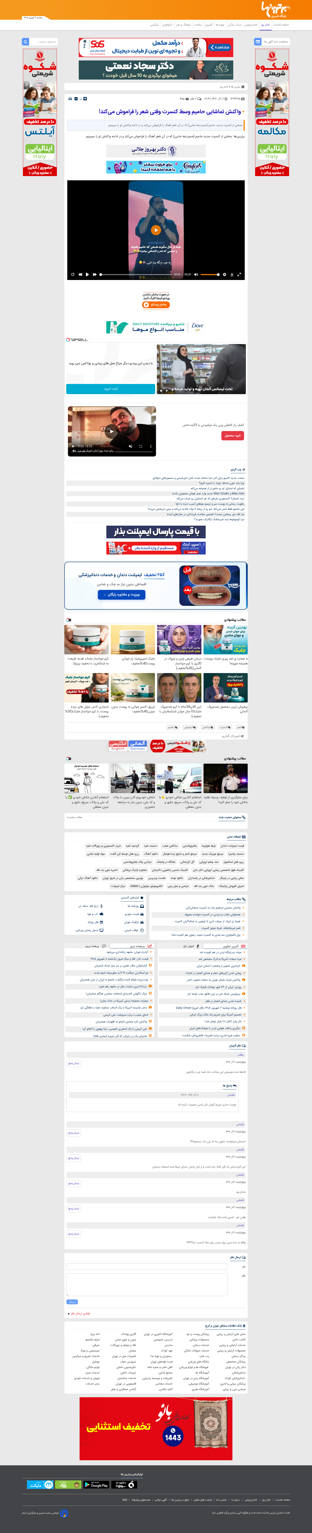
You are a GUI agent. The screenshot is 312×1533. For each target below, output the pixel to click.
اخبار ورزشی (251, 24)
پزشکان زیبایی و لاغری (233, 1384)
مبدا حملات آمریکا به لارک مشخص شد (220, 959)
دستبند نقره (150, 846)
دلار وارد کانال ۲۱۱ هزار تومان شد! (223, 1021)
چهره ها (220, 24)
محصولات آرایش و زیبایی (231, 1350)
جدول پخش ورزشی (87, 930)
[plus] (85, 99)
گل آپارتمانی (187, 862)
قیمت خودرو (132, 914)
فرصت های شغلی (203, 1500)
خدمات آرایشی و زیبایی (232, 1345)
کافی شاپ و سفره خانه (160, 1367)
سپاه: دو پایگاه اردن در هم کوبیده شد (221, 952)
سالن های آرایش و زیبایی (231, 1334)
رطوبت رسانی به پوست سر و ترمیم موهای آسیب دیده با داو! (210, 504)
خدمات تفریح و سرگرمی (86, 1356)
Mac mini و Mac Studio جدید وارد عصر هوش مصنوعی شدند (208, 493)
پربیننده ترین (137, 946)
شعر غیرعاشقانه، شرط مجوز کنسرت (221, 928)
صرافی (96, 1345)
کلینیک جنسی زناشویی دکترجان (170, 870)
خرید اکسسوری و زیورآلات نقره (103, 846)
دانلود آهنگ (151, 854)
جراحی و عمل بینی (178, 886)
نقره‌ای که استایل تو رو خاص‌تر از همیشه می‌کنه (217, 488)
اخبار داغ (189, 946)
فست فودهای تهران (161, 1361)
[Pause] (161, 390)
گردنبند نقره (132, 846)
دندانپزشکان (239, 1373)
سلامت (198, 24)
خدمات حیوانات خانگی (196, 1350)
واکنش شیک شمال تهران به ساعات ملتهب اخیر (213, 980)
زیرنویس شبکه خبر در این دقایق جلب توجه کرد (213, 994)
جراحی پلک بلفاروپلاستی (138, 862)
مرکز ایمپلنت (118, 886)
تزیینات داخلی (128, 1373)
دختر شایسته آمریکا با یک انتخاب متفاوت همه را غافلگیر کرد (113, 1007)
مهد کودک (167, 1350)
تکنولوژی (167, 24)
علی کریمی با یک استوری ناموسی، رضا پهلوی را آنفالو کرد (114, 1029)
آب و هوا (92, 914)
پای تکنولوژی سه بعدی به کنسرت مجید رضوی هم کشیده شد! (205, 935)
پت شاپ (204, 1356)
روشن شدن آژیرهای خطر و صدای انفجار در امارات (214, 973)
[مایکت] (40, 1485)
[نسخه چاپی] (70, 99)
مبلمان (132, 1350)
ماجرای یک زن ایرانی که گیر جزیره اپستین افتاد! (120, 1036)
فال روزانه (93, 922)
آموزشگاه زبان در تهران (196, 1378)
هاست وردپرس (157, 878)
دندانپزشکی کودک (235, 1378)
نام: (244, 1266)
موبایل (96, 1361)
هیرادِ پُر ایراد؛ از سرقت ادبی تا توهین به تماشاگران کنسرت (207, 921)
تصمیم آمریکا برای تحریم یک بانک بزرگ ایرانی (216, 1015)
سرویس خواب (128, 1361)
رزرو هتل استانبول (233, 862)
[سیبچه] (124, 1485)
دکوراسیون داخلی (126, 1367)
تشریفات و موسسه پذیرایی (157, 1378)
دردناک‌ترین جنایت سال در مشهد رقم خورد (123, 986)
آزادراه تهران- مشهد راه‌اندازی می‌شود (127, 952)
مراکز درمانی (239, 1356)
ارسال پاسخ (73, 1063)
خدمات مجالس (164, 1384)
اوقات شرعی (132, 930)
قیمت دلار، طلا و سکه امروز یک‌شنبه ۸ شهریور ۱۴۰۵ (119, 959)
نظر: (243, 1275)
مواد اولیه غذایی (96, 854)
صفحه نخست (281, 24)
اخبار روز (266, 24)
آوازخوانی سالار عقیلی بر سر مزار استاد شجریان (120, 965)
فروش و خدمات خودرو (87, 1378)
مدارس (168, 1345)
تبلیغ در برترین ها (180, 1500)
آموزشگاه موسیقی (199, 1384)
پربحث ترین (92, 946)
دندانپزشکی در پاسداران (201, 878)
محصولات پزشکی (199, 1339)
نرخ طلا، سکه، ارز (88, 906)
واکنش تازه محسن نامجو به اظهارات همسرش (121, 1021)
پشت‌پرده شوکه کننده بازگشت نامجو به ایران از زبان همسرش (114, 979)
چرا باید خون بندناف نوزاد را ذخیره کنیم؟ (221, 483)
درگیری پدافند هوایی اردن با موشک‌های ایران (214, 1028)
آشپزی (209, 24)
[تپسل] (68, 340)
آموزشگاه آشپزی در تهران (158, 1334)
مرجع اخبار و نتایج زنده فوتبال (180, 854)
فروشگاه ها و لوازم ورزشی (194, 1367)
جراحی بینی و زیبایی (234, 1389)
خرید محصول (233, 435)
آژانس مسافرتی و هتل (123, 1389)
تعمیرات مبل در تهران (124, 1356)
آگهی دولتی (161, 1500)
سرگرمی (155, 24)
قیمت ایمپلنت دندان (232, 846)
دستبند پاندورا (236, 854)
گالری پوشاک (128, 1334)
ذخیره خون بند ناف (107, 870)
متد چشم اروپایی (208, 862)
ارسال (72, 1301)
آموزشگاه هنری (200, 1389)
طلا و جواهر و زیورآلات (123, 1345)
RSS (124, 1500)
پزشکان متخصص (236, 1361)
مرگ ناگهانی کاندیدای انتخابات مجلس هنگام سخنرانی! (116, 993)
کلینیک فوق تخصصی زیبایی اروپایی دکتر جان (218, 870)
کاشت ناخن (239, 1339)
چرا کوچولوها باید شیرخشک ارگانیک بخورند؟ (219, 519)
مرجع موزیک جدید (212, 854)
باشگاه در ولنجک (166, 862)
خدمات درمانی (201, 1345)
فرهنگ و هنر (183, 24)
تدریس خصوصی (163, 1339)
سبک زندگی (235, 24)
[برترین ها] (274, 10)
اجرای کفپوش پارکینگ (231, 886)
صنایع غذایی (166, 1373)
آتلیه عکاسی (166, 1389)
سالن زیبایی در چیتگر (232, 878)
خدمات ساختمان (126, 1378)
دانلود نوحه (177, 878)
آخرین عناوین (231, 946)
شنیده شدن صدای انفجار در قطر (223, 1001)
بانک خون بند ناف (204, 886)
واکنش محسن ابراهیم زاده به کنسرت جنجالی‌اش (213, 908)
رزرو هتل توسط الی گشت (124, 854)
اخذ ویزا (95, 1334)
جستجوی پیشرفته (141, 1500)
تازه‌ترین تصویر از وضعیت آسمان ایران (218, 966)
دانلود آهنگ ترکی (88, 878)
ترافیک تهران (131, 922)
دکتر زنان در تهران (235, 1367)
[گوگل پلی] (96, 1485)
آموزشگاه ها (202, 1373)
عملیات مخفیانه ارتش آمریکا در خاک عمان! (124, 1001)
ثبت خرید (111, 389)
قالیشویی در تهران (126, 1384)
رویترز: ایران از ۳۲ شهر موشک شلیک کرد (218, 987)
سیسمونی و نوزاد (90, 1350)
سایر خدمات (93, 1384)
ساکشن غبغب (170, 846)
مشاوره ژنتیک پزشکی (135, 870)
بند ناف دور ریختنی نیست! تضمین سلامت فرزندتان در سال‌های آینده (205, 514)
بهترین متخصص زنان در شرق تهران (123, 878)
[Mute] (167, 390)
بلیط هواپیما (209, 846)
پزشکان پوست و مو (198, 1334)
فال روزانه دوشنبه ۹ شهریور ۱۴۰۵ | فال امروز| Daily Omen (209, 1008)
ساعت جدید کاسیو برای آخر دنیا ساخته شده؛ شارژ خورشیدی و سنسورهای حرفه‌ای (198, 478)
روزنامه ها (133, 906)
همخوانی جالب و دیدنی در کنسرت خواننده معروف (212, 915)
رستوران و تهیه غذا (161, 1356)
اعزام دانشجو (93, 1339)
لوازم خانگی (93, 1367)
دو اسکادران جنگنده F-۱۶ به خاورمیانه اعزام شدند (121, 973)
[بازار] (68, 1485)
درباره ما (236, 1500)
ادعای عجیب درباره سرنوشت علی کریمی (125, 1015)
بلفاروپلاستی (190, 846)
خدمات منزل (92, 1373)
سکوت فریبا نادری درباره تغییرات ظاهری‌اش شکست (211, 1035)
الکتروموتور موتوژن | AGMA (146, 886)
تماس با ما (221, 1500)
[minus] (76, 99)
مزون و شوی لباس (125, 1339)
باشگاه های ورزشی (198, 1361)
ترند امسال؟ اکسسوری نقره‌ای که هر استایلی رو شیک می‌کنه (210, 499)
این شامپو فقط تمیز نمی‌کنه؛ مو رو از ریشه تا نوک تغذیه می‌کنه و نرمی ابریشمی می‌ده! (196, 509)
